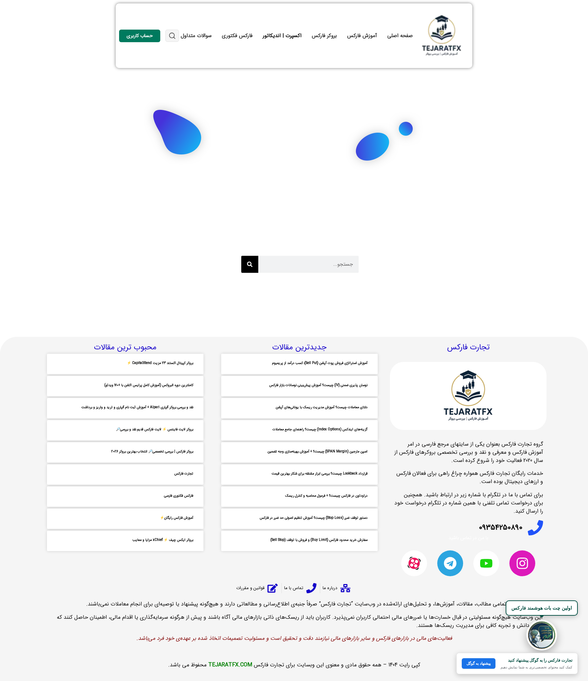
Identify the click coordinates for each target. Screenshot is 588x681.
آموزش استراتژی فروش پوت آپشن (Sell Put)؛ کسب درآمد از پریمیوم (320, 363)
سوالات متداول (196, 36)
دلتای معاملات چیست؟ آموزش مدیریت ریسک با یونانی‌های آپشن (322, 407)
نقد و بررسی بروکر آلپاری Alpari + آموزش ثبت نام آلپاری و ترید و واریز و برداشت (137, 407)
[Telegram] (450, 563)
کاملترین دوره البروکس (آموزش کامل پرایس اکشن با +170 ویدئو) (148, 385)
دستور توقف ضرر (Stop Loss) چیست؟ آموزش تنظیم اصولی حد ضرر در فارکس (314, 517)
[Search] (249, 264)
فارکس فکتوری (237, 36)
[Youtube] (486, 563)
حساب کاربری (140, 35)
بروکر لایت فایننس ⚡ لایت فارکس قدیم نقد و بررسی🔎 (154, 429)
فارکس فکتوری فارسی (178, 495)
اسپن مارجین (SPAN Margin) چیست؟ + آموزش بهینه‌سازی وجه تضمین (317, 451)
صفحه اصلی (400, 36)
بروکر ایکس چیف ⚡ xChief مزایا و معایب (162, 540)
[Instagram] (522, 563)
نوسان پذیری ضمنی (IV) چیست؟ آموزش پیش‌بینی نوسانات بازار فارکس (318, 385)
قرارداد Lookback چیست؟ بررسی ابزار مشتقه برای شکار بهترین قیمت (320, 473)
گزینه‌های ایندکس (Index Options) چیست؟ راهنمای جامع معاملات (320, 429)
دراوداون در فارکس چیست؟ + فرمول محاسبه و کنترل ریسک (326, 495)
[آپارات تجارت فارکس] (414, 563)
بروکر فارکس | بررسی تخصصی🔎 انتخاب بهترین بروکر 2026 (152, 451)
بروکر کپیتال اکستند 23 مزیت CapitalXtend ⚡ (160, 363)
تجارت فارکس (183, 473)
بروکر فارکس (324, 36)
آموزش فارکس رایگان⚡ (176, 517)
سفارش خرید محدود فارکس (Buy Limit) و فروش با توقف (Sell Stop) (319, 540)
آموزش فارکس (362, 36)
